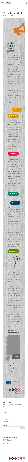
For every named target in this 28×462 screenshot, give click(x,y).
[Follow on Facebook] (10, 389)
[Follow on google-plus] (18, 389)
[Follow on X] (13, 389)
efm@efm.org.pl (5, 444)
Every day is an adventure (9, 406)
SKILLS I (18, 109)
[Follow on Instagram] (16, 392)
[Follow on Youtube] (16, 389)
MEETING (14, 194)
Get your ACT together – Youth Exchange (12, 404)
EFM (6, 16)
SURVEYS (14, 153)
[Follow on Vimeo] (19, 392)
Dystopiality (6, 409)
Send (16, 356)
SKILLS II (14, 116)
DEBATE (16, 203)
